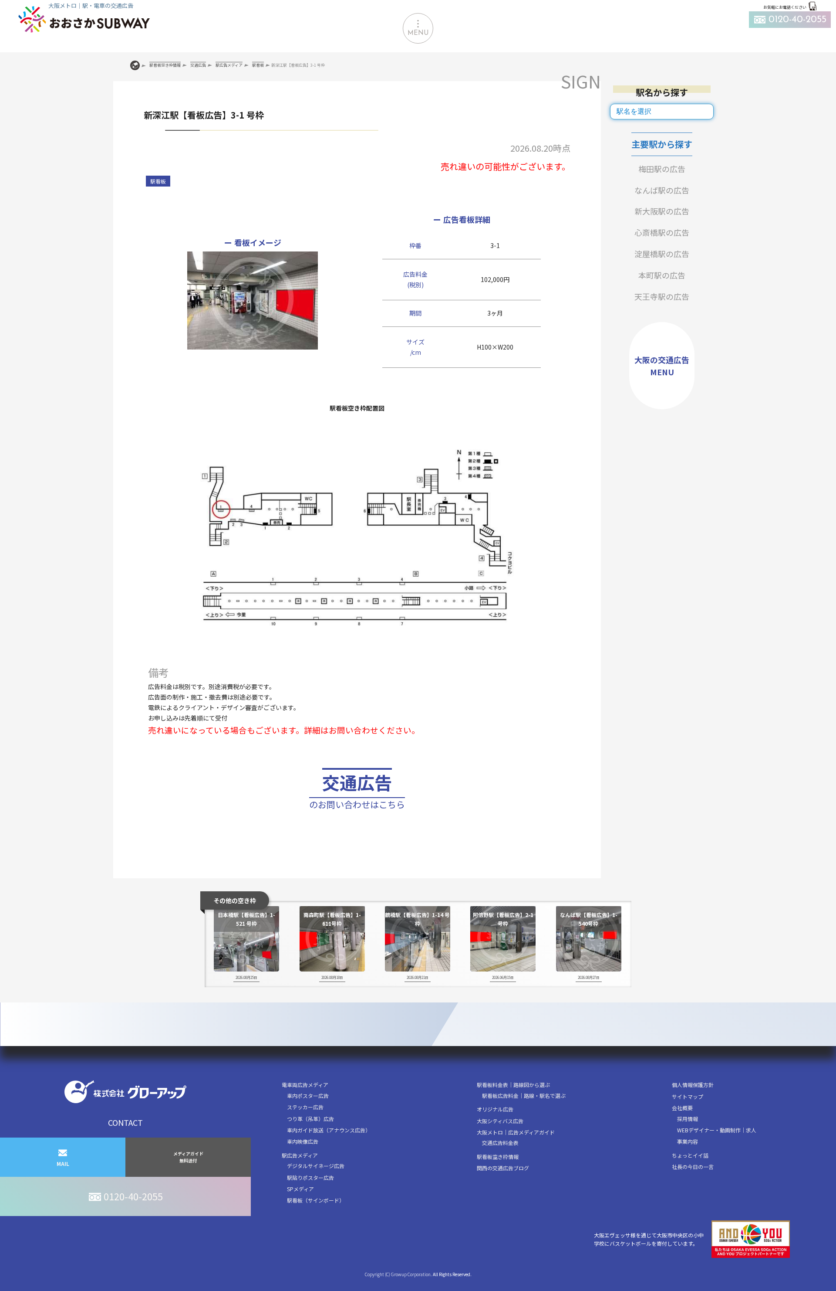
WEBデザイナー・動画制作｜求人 (716, 1130)
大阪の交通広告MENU (661, 366)
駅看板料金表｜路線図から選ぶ (513, 1084)
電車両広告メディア (305, 1084)
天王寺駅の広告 (661, 296)
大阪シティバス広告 (500, 1121)
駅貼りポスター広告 (310, 1177)
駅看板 (158, 181)
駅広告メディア (300, 1155)
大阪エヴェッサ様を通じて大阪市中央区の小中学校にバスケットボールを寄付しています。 (649, 1239)
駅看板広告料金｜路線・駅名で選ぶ (524, 1095)
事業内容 (687, 1141)
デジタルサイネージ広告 (315, 1165)
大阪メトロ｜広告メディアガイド (516, 1132)
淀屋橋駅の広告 (661, 253)
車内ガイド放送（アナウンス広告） (329, 1130)
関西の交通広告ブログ (503, 1168)
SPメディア (300, 1188)
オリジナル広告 (495, 1109)
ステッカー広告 (305, 1107)
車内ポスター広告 (308, 1095)
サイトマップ (687, 1096)
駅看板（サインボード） (315, 1200)
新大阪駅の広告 (661, 211)
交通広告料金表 (500, 1142)
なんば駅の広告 (661, 190)
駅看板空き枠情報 (498, 1156)
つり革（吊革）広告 (310, 1118)
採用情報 (687, 1118)
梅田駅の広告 (661, 168)
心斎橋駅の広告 (661, 232)
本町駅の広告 (661, 275)
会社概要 (682, 1107)
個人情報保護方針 (693, 1084)
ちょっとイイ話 (690, 1155)
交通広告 (357, 790)
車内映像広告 (302, 1141)
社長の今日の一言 (693, 1166)
